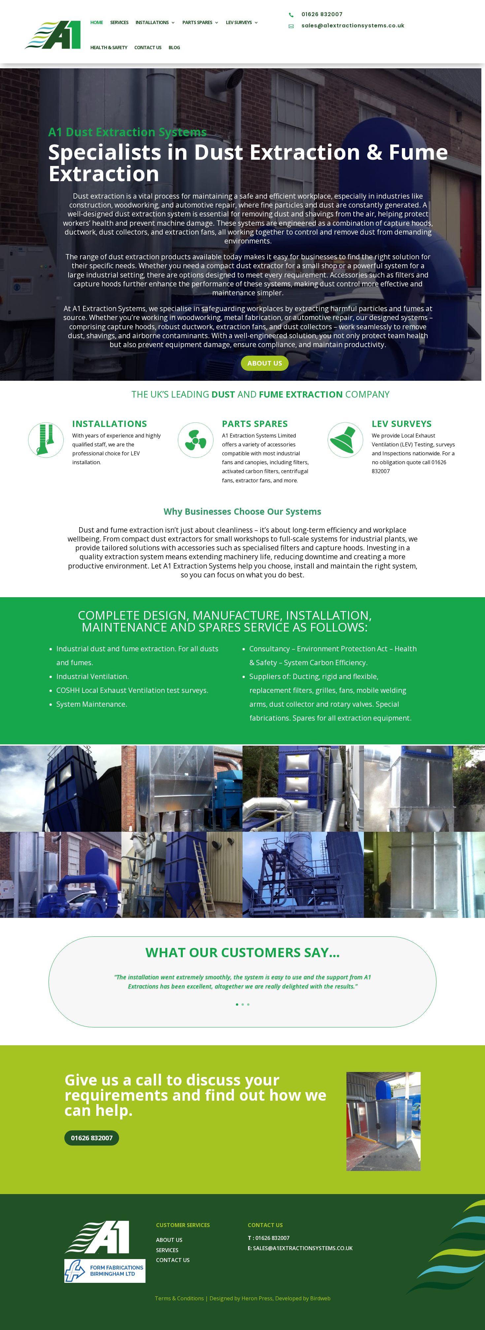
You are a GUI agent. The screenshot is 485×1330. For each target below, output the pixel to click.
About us (169, 1240)
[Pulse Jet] (60, 829)
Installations (152, 22)
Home (96, 22)
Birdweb (320, 1298)
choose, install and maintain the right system (342, 565)
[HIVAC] (60, 916)
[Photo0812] (182, 829)
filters (300, 462)
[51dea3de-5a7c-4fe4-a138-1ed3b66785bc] (383, 1169)
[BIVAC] (303, 916)
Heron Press (257, 1298)
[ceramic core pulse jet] (182, 916)
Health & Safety (108, 47)
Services (119, 22)
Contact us (147, 47)
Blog (174, 47)
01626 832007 (322, 14)
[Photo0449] (303, 829)
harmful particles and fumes (377, 308)
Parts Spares (197, 22)
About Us (264, 363)
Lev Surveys (239, 22)
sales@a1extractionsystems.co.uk (353, 25)
